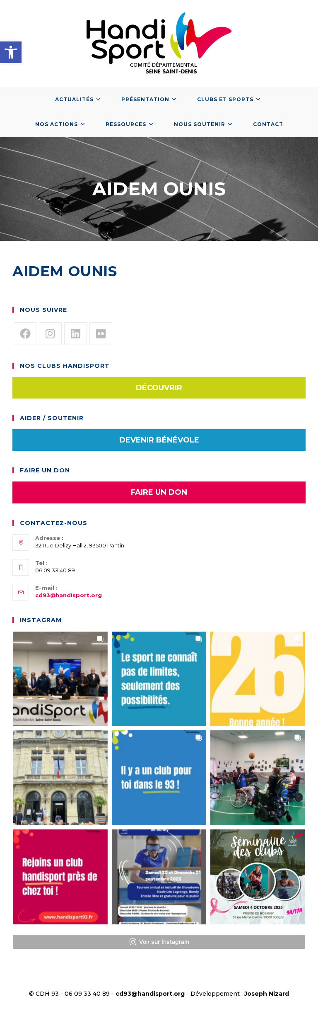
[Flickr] (100, 333)
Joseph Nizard (266, 993)
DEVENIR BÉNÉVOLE (159, 440)
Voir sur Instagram (164, 941)
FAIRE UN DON (159, 492)
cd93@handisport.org (68, 595)
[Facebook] (25, 333)
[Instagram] (50, 333)
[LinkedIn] (75, 333)
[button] (11, 52)
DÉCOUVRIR (159, 387)
